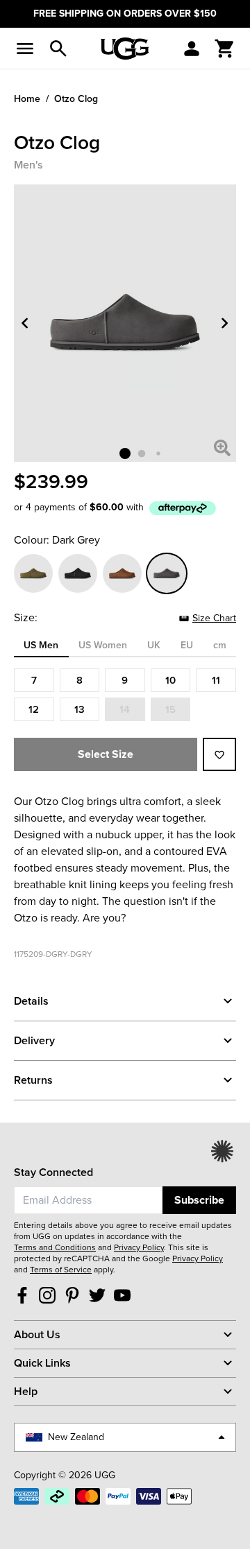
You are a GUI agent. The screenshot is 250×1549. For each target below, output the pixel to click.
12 (33, 709)
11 (216, 680)
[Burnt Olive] (33, 573)
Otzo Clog (76, 98)
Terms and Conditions (55, 1247)
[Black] (77, 573)
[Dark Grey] (166, 573)
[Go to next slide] (225, 323)
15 (170, 709)
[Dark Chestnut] (122, 573)
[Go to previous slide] (25, 323)
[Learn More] (182, 508)
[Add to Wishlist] (219, 754)
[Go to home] (125, 48)
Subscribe (199, 1200)
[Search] (58, 48)
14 (124, 709)
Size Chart (214, 618)
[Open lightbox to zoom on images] (222, 448)
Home (27, 98)
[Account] (192, 48)
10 (170, 680)
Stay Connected (53, 1172)
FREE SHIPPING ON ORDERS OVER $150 (125, 13)
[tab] (41, 647)
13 (79, 709)
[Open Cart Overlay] (225, 48)
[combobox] (88, 1200)
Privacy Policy (139, 1247)
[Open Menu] (25, 48)
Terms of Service (61, 1269)
